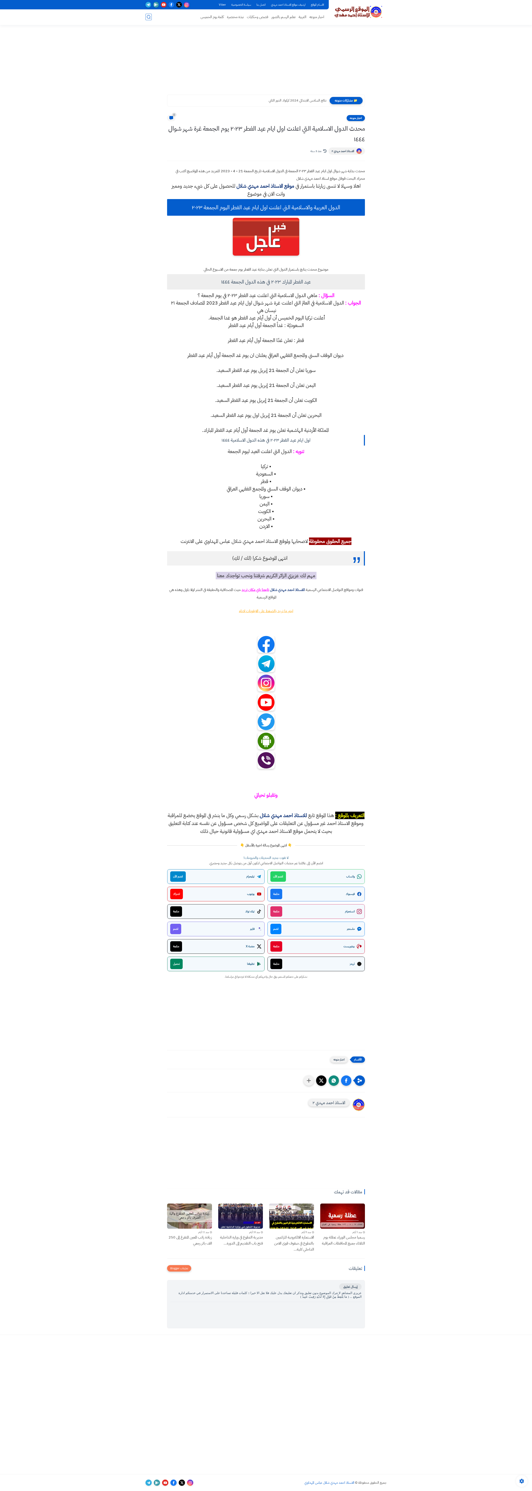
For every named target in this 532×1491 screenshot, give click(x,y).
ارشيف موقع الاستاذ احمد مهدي (288, 4)
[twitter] (179, 4)
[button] (346, 1080)
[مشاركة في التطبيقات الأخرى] (309, 1080)
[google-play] (156, 4)
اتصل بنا (261, 4)
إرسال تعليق (350, 1286)
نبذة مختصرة (235, 17)
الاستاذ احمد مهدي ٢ (343, 151)
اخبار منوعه (316, 17)
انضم (275, 929)
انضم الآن (278, 876)
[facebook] (171, 4)
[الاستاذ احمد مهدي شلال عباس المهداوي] (358, 12)
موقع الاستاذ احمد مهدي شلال (265, 186)
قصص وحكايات (257, 17)
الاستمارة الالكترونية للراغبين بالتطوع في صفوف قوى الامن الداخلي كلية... (294, 1243)
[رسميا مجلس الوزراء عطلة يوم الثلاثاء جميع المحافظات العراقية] (342, 1216)
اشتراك (176, 894)
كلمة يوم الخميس (212, 17)
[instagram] (187, 4)
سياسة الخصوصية (241, 4)
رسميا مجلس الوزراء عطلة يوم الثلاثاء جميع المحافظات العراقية (343, 1240)
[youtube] (163, 4)
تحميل (176, 964)
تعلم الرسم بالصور (283, 17)
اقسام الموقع (317, 4)
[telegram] (148, 4)
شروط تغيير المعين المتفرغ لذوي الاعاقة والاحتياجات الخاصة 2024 (286, 100)
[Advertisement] (266, 62)
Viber (222, 4)
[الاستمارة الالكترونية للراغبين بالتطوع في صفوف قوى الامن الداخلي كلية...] (291, 1216)
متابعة (276, 894)
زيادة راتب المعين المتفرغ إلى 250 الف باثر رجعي (190, 1240)
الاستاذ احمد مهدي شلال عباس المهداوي (329, 1482)
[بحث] (148, 17)
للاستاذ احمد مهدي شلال (287, 589)
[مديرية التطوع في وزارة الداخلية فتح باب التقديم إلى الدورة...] (240, 1216)
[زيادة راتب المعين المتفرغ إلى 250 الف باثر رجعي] (189, 1216)
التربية (302, 17)
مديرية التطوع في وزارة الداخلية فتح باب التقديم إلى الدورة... (241, 1240)
